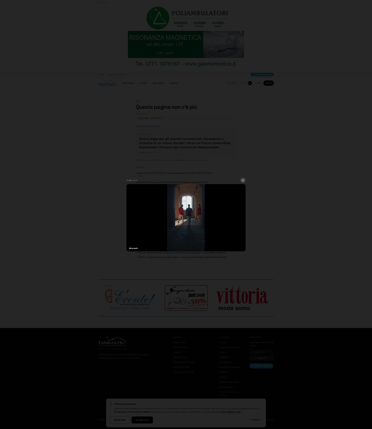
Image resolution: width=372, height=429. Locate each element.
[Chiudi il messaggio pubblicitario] (243, 180)
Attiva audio (133, 248)
